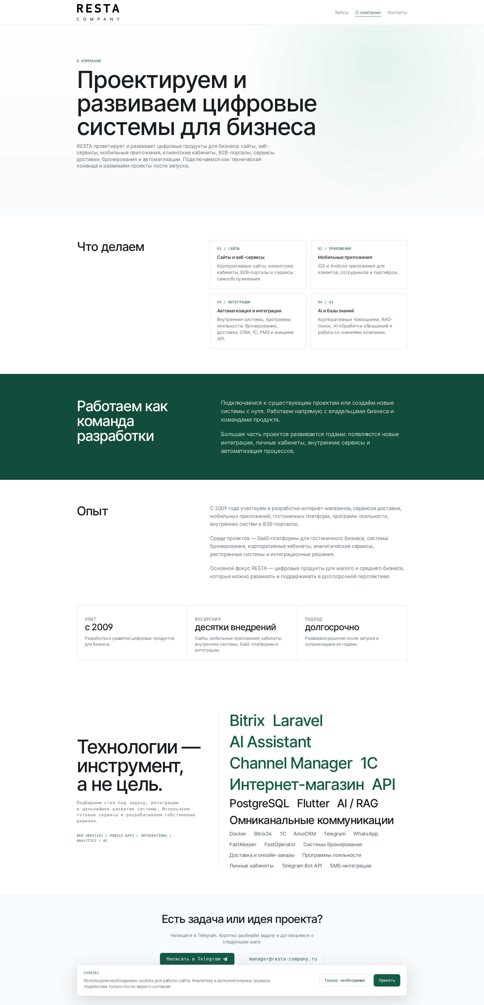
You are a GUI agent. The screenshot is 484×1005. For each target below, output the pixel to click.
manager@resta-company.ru (283, 959)
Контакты (397, 12)
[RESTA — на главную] (98, 12)
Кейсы (342, 12)
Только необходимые (344, 980)
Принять (387, 980)
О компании (368, 12)
